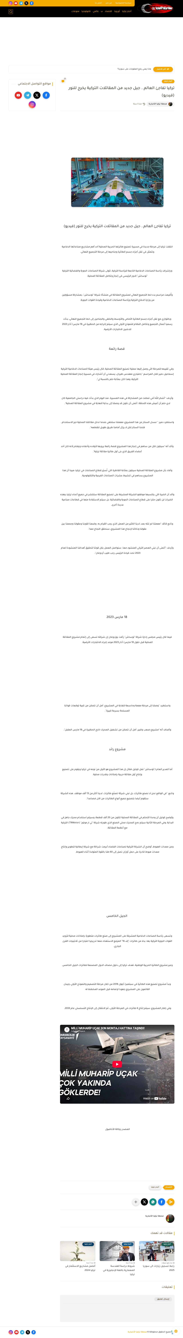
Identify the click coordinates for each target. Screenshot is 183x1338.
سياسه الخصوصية (123, 3)
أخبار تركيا (127, 11)
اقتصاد (108, 11)
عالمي (96, 11)
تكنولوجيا (86, 11)
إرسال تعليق (163, 1299)
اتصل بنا (98, 3)
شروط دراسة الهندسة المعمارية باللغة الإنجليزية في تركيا (119, 1270)
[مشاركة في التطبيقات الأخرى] (135, 1201)
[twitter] (26, 3)
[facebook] (32, 3)
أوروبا (117, 11)
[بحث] (11, 11)
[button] (161, 1201)
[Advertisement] (91, 43)
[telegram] (21, 3)
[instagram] (10, 3)
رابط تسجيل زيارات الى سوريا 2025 (158, 1268)
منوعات (75, 11)
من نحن (109, 3)
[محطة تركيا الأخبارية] (155, 8)
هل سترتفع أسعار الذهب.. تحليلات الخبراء (130, 69)
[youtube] (16, 3)
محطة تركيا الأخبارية (137, 1332)
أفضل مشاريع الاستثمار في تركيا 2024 (80, 1268)
